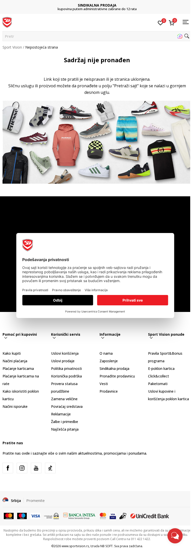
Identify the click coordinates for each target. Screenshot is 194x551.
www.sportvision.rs (75, 546)
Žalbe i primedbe (64, 421)
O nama (106, 353)
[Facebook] (8, 468)
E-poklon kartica (161, 368)
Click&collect (158, 376)
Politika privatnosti (66, 368)
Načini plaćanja (15, 360)
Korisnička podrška (66, 376)
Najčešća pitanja (65, 429)
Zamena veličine (64, 398)
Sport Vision (12, 47)
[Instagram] (22, 468)
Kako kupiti (12, 353)
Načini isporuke (15, 406)
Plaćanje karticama (18, 368)
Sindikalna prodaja (114, 368)
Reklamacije (61, 414)
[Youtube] (36, 468)
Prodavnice (109, 391)
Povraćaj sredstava (67, 406)
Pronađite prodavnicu (117, 376)
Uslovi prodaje (63, 360)
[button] (97, 36)
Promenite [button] (35, 500)
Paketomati (157, 383)
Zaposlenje (109, 360)
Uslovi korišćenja (65, 353)
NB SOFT (106, 546)
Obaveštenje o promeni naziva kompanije (97, 7)
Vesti (104, 383)
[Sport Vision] (7, 22)
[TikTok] (50, 468)
